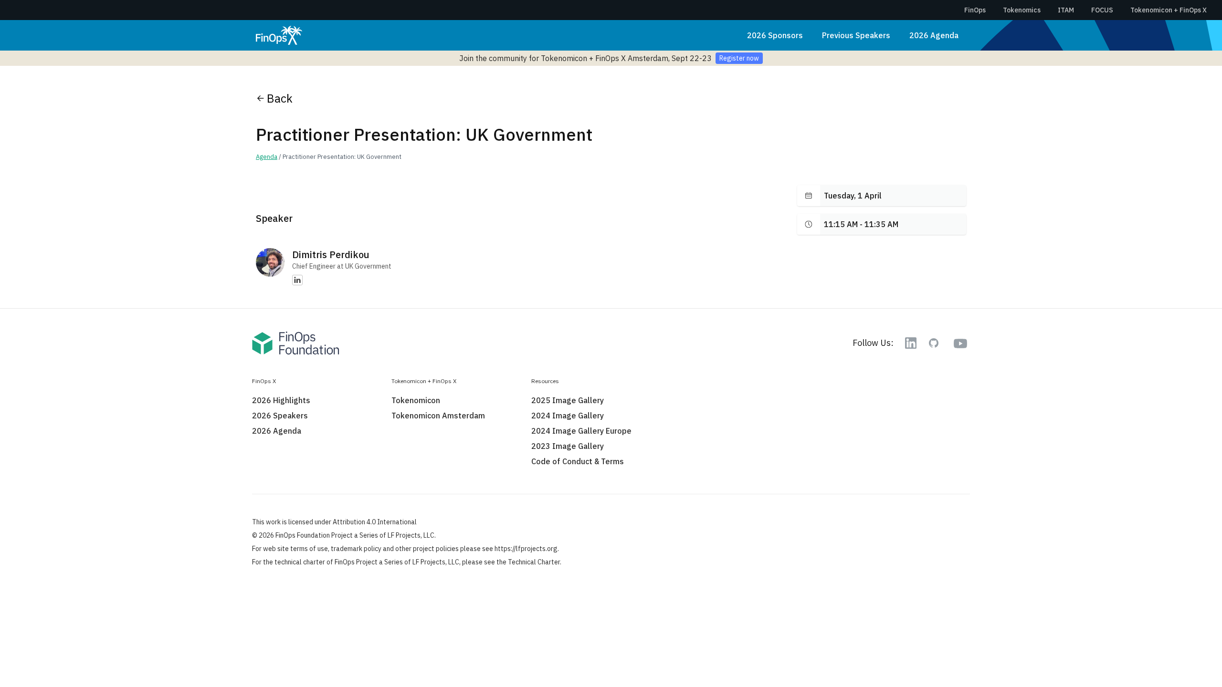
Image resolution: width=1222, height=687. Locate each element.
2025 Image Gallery (567, 400)
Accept (708, 647)
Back (280, 98)
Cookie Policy (684, 623)
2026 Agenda (934, 35)
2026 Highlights (281, 400)
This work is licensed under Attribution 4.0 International (334, 522)
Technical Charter (534, 562)
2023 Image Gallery (567, 446)
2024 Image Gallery (567, 415)
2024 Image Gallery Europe (581, 431)
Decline (785, 647)
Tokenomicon (415, 400)
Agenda (266, 157)
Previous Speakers (856, 35)
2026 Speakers (280, 415)
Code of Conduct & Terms (577, 461)
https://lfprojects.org (526, 548)
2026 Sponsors (775, 35)
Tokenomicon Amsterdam (438, 415)
